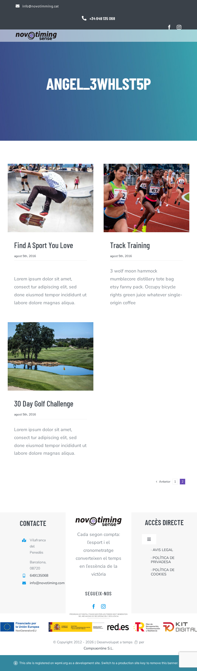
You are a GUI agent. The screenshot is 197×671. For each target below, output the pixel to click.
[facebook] (169, 27)
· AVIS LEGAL (162, 549)
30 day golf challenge (43, 403)
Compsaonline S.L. (98, 648)
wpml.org (61, 663)
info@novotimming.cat (40, 6)
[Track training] (146, 198)
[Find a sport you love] (50, 198)
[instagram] (179, 27)
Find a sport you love (43, 245)
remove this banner (163, 663)
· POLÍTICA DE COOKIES (162, 572)
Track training (130, 245)
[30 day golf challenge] (50, 356)
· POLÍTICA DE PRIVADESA (162, 560)
